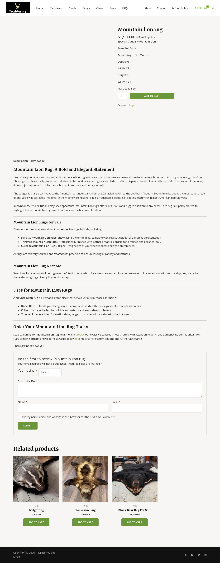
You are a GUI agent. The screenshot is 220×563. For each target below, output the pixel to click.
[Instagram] (205, 555)
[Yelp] (185, 555)
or (75, 339)
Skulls (72, 8)
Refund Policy (180, 8)
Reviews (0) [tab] (38, 161)
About (148, 8)
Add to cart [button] (36, 522)
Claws (99, 8)
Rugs (113, 8)
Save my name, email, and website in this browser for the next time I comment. (68, 417)
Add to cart (152, 95)
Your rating (27, 370)
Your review (28, 380)
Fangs (86, 8)
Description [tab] (20, 161)
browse (80, 334)
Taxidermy (56, 8)
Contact (161, 8)
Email (116, 402)
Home (39, 8)
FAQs (125, 8)
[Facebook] (192, 555)
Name (22, 402)
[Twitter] (198, 555)
